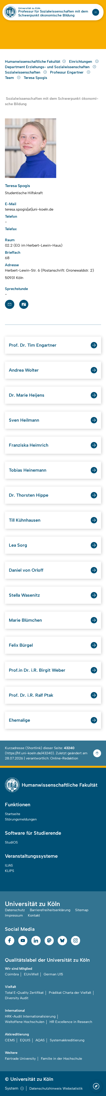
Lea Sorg (18, 545)
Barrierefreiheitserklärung (50, 910)
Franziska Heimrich (28, 445)
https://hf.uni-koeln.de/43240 (29, 753)
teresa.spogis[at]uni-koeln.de (29, 209)
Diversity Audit (16, 998)
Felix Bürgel (21, 645)
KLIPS (9, 871)
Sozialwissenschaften (23, 72)
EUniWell (31, 974)
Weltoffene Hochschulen (24, 1022)
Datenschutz (15, 910)
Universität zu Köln (29, 8)
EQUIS (25, 1040)
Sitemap (81, 910)
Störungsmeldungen (21, 819)
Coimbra (12, 974)
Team (10, 78)
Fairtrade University (20, 1059)
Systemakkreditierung (67, 1040)
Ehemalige (19, 720)
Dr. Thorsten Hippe (28, 495)
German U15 (53, 974)
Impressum (14, 915)
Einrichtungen (81, 61)
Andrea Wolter (24, 370)
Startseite (12, 814)
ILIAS (9, 865)
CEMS (10, 1040)
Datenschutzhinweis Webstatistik (56, 1088)
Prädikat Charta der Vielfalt (70, 993)
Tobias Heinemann (27, 470)
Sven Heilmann (24, 420)
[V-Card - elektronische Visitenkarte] (24, 304)
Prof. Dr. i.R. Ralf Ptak (31, 695)
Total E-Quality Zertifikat (24, 993)
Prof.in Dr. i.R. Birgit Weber (37, 670)
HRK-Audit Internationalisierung (30, 1016)
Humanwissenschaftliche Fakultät (32, 61)
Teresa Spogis (35, 78)
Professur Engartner (67, 72)
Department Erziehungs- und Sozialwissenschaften (47, 67)
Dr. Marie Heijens (26, 395)
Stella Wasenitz (24, 595)
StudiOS (11, 842)
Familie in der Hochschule (61, 1059)
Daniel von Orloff (26, 570)
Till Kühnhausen (24, 520)
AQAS (40, 1040)
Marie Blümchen (25, 620)
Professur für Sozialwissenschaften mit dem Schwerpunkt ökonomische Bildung (53, 13)
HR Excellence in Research (71, 1022)
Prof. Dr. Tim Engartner (32, 345)
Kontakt (34, 915)
